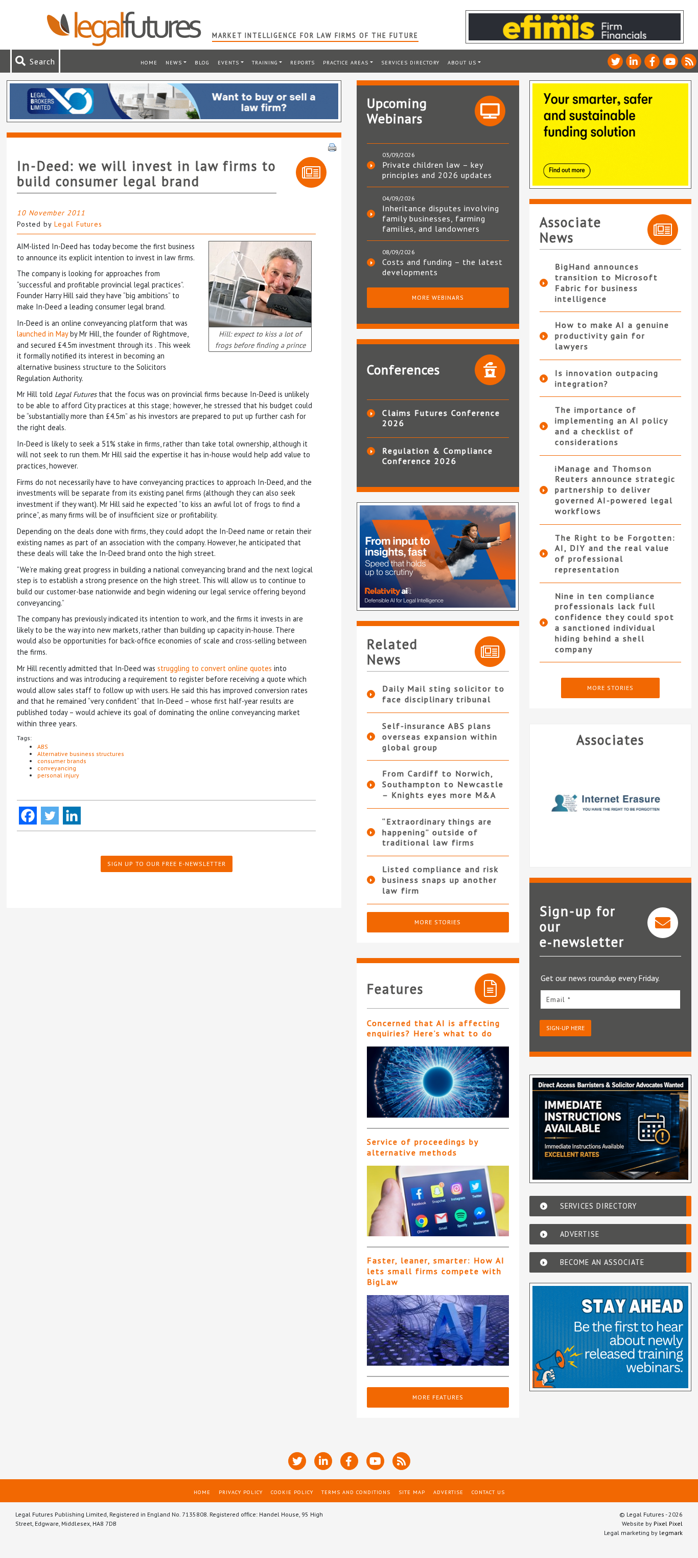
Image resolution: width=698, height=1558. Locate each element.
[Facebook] (28, 816)
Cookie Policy (292, 1492)
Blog (202, 62)
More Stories (437, 922)
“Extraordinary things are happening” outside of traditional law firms (437, 832)
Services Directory (410, 62)
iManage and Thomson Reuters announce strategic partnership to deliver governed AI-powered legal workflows (615, 489)
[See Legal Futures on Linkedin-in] (633, 61)
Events (228, 62)
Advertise (448, 1492)
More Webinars (438, 297)
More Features (437, 1397)
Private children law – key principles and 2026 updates (437, 170)
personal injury (58, 775)
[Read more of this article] (438, 1082)
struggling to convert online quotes (214, 668)
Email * (558, 999)
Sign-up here (565, 1028)
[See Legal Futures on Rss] (688, 61)
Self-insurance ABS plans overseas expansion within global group (440, 736)
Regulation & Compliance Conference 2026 (437, 456)
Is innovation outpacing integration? (607, 378)
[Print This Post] (332, 146)
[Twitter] (50, 816)
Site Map (412, 1492)
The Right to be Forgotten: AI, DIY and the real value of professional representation (615, 553)
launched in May (42, 334)
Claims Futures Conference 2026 (441, 418)
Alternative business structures (80, 754)
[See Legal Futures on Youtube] (670, 61)
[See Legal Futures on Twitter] (615, 61)
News (174, 62)
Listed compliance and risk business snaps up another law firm (440, 880)
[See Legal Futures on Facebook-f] (652, 61)
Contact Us (488, 1492)
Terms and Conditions (355, 1492)
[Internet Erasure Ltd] (610, 803)
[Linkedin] (72, 816)
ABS (42, 746)
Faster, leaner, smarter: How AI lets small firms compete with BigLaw (436, 1271)
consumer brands (61, 761)
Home (149, 62)
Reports (302, 62)
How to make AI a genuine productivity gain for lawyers (612, 335)
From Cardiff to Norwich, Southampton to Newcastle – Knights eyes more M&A (443, 784)
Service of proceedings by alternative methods (422, 1147)
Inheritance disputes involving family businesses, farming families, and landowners (440, 218)
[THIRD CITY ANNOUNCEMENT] (260, 283)
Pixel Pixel (668, 1523)
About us (462, 62)
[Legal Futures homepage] (129, 28)
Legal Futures (78, 224)
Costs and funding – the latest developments (442, 267)
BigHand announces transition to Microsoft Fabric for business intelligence (606, 282)
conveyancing (56, 768)
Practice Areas (345, 62)
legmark (671, 1533)
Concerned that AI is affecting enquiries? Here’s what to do (433, 1028)
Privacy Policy (241, 1492)
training (265, 62)
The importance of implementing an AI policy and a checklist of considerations (611, 426)
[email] (611, 999)
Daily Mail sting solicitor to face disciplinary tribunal (443, 693)
